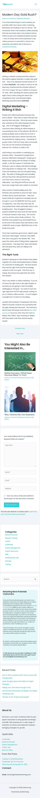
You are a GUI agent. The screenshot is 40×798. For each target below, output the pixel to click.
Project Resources (11, 551)
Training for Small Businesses (12, 759)
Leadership (9, 545)
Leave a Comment (9, 19)
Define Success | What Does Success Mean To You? (18, 374)
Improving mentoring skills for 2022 (14, 764)
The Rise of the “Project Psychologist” (15, 697)
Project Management (12, 548)
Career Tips (6, 747)
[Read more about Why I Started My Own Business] (20, 398)
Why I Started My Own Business (19, 414)
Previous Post (20, 328)
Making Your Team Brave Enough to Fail (16, 688)
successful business (9, 47)
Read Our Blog (7, 750)
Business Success (23, 19)
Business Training (11, 538)
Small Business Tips (12, 558)
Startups (8, 561)
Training (8, 564)
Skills (6, 554)
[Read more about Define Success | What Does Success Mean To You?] (20, 361)
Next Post (20, 334)
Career (7, 541)
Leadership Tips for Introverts (12, 762)
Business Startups (8, 742)
